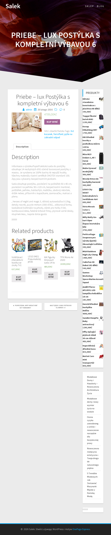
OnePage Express (81, 529)
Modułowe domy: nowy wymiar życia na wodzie (92, 405)
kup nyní (52, 121)
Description (22, 146)
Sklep (89, 6)
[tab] (22, 147)
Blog (100, 6)
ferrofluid (58, 134)
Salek (13, 6)
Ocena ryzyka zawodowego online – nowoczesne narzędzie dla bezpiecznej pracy (93, 430)
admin (29, 109)
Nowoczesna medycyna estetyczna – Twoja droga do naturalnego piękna (93, 458)
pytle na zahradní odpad (58, 136)
